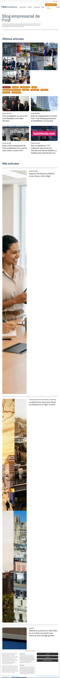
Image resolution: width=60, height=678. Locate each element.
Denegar (47, 657)
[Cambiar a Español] (57, 1)
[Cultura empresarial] (37, 49)
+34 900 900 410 (51, 4)
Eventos (34, 87)
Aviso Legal (17, 675)
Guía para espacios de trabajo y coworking (11, 89)
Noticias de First (35, 89)
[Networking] (23, 63)
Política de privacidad (11, 675)
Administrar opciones (47, 660)
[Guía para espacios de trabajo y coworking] (9, 63)
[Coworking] (23, 49)
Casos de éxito (6, 87)
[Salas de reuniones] (23, 77)
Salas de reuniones (16, 92)
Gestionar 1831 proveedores (42, 675)
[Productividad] (9, 77)
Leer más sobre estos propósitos (53, 675)
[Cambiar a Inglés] (54, 1)
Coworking (15, 87)
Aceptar (47, 654)
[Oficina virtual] (51, 63)
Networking (25, 89)
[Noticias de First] (37, 63)
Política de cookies (5, 675)
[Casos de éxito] (9, 49)
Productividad (6, 92)
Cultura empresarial (25, 87)
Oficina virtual (44, 89)
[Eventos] (51, 49)
